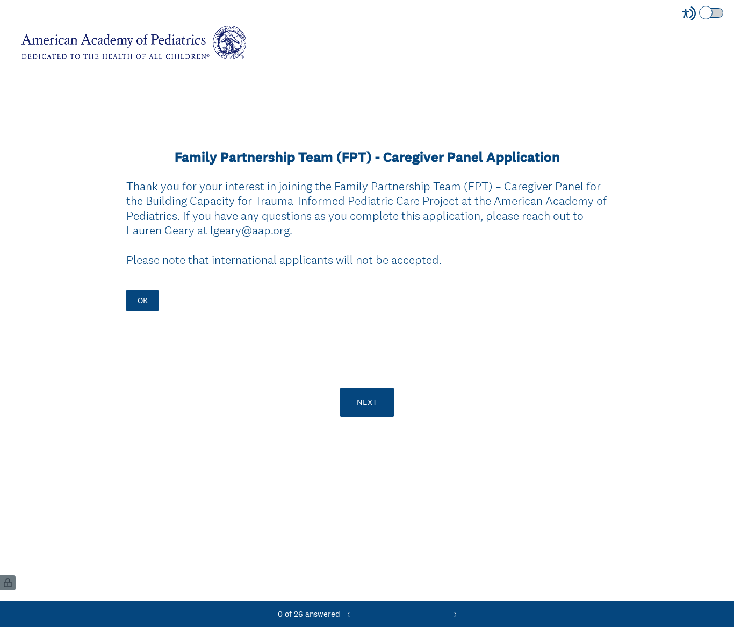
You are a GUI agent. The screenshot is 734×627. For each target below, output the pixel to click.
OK (143, 300)
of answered (309, 614)
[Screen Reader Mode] (703, 13)
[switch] (724, 12)
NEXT (367, 402)
